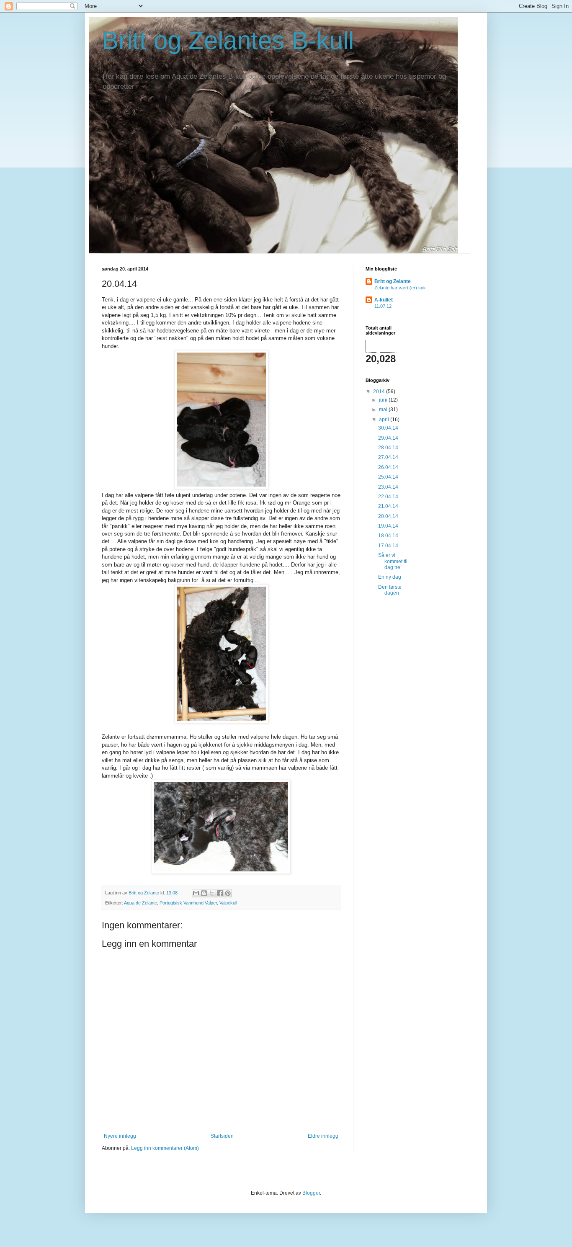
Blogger (311, 1193)
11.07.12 (383, 306)
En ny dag (389, 577)
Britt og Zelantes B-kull (228, 40)
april (384, 420)
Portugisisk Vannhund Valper (188, 902)
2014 (379, 391)
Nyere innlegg (120, 1136)
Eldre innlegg (323, 1136)
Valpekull (228, 902)
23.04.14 (388, 487)
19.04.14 (388, 526)
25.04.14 (388, 477)
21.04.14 (388, 506)
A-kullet (383, 300)
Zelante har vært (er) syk (400, 287)
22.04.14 (388, 497)
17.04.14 (388, 546)
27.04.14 (388, 457)
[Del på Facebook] (220, 893)
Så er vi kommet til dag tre (392, 561)
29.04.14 (388, 438)
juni (384, 400)
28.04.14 (388, 448)
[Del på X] (212, 893)
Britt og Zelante (392, 281)
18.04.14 (388, 535)
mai (384, 409)
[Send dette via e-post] (196, 893)
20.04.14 (388, 516)
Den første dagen (390, 590)
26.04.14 (388, 467)
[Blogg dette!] (204, 893)
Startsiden (222, 1136)
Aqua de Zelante (140, 902)
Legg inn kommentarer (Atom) (165, 1148)
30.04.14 (388, 428)
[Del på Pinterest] (228, 893)
